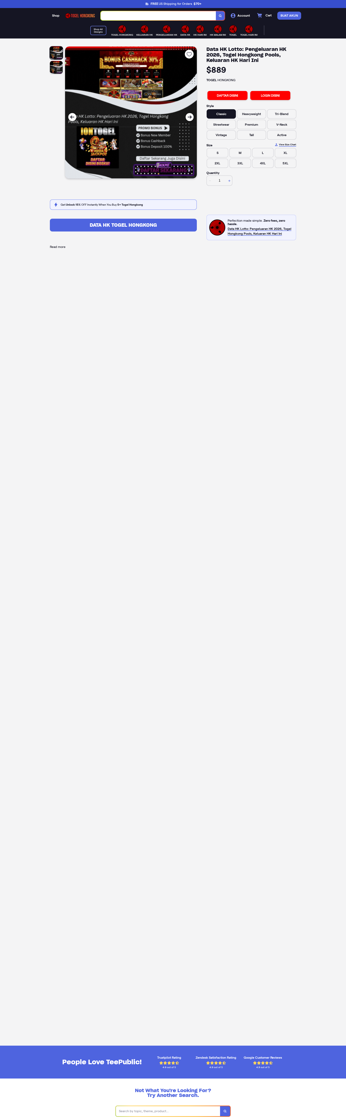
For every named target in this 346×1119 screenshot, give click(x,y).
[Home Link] (80, 16)
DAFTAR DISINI (227, 95)
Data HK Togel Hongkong (123, 225)
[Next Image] (189, 117)
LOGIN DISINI (270, 95)
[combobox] (158, 15)
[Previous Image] (72, 117)
